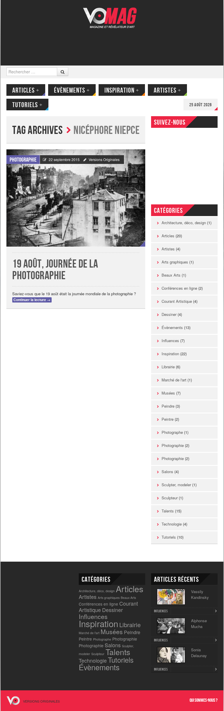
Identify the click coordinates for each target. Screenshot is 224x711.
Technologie (172, 524)
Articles (25, 90)
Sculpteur (170, 497)
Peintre (168, 419)
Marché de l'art (174, 380)
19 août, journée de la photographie (55, 270)
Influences (170, 340)
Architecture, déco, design (184, 222)
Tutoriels (27, 105)
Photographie (23, 159)
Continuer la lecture (31, 299)
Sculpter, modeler (176, 484)
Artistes (167, 90)
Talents (168, 511)
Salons (167, 471)
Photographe (172, 432)
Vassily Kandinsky (200, 594)
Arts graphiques (175, 262)
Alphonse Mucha (199, 623)
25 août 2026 (200, 105)
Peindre (168, 406)
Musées (168, 393)
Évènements (72, 90)
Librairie (168, 366)
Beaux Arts (171, 275)
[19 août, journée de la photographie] (75, 198)
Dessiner (169, 314)
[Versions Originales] (112, 14)
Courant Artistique (177, 301)
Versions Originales (104, 159)
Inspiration (121, 90)
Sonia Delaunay (199, 652)
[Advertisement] (111, 43)
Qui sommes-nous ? (204, 700)
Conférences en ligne (179, 288)
